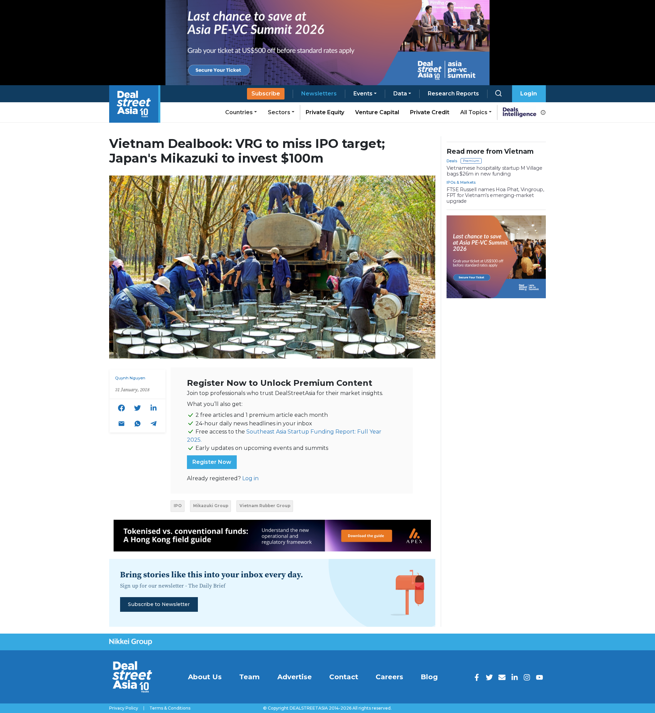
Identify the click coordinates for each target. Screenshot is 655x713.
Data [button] (400, 93)
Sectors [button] (279, 112)
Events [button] (363, 93)
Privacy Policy (123, 708)
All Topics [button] (473, 112)
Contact (343, 677)
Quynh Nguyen (130, 378)
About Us (205, 677)
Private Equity (325, 112)
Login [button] (528, 93)
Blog (429, 677)
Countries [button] (239, 112)
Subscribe (265, 93)
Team (249, 677)
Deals (452, 160)
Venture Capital (377, 112)
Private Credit (429, 112)
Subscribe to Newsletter (159, 604)
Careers (389, 677)
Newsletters (319, 93)
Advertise (294, 677)
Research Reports (453, 93)
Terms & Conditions (169, 708)
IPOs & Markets (461, 182)
